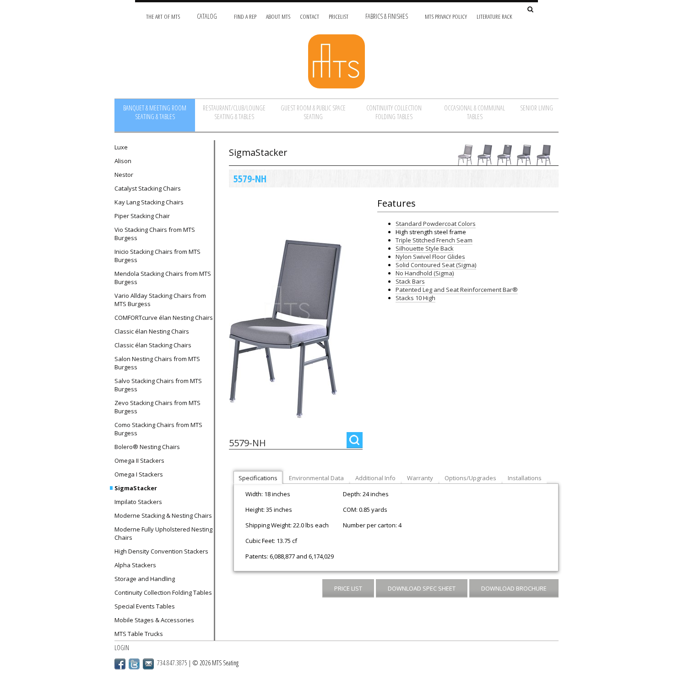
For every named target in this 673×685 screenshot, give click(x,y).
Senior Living (536, 108)
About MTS (278, 16)
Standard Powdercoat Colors (436, 223)
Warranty (420, 478)
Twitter (134, 663)
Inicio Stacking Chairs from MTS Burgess (157, 255)
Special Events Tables (144, 606)
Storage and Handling (144, 579)
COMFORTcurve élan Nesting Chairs (163, 317)
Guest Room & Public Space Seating (313, 112)
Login (121, 647)
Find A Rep (245, 16)
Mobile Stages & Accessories (154, 620)
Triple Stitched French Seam (434, 240)
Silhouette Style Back (425, 248)
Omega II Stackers (139, 460)
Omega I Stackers (138, 474)
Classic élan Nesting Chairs (151, 331)
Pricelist (338, 16)
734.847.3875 (172, 662)
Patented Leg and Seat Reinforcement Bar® (457, 289)
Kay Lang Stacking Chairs (149, 202)
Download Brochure (514, 588)
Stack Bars (410, 281)
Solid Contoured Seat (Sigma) (436, 265)
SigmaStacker (135, 488)
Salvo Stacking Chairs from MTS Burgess (158, 385)
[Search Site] (530, 9)
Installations (525, 478)
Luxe (121, 147)
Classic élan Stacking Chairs (152, 345)
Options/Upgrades (470, 478)
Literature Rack (494, 16)
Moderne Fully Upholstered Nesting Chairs (163, 533)
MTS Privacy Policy (446, 16)
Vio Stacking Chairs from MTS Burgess (154, 233)
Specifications (258, 478)
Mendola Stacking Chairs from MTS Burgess (162, 277)
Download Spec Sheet (422, 588)
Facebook (119, 663)
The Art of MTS (163, 16)
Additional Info (375, 478)
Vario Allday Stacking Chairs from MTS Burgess (160, 299)
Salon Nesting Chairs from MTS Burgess (157, 363)
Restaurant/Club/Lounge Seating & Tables (234, 112)
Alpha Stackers (135, 565)
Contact (309, 16)
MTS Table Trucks (138, 634)
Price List (348, 588)
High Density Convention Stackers (161, 551)
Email (148, 663)
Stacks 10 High (415, 298)
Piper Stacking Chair (142, 216)
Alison (122, 161)
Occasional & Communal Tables (474, 112)
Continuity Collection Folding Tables (394, 112)
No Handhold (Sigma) (425, 273)
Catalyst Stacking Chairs (147, 188)
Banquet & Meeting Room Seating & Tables (154, 112)
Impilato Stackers (138, 502)
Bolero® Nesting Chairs (147, 447)
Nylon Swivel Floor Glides (430, 256)
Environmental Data (316, 478)
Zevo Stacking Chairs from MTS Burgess (157, 407)
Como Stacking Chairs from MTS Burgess (158, 429)
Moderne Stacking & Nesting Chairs (163, 515)
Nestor (123, 174)
